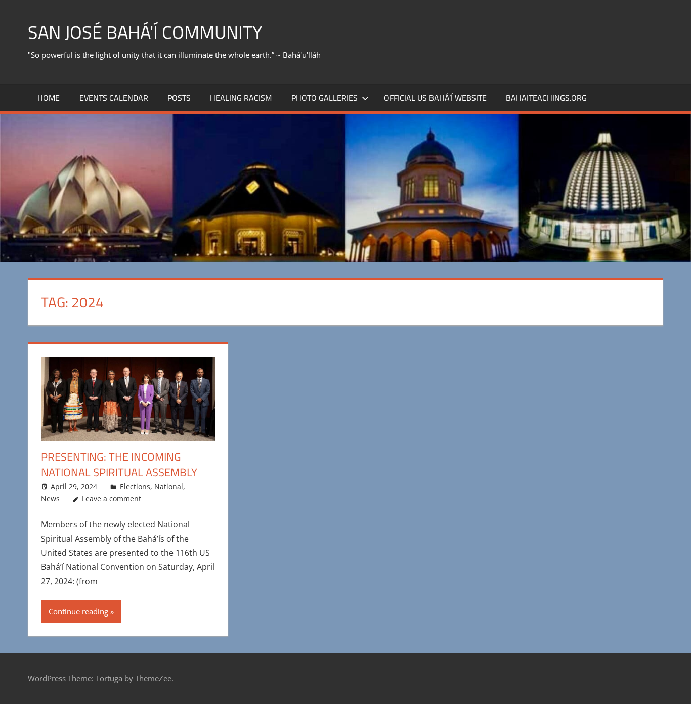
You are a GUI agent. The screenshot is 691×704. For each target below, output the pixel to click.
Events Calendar (113, 98)
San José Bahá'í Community (145, 32)
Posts (179, 98)
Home (48, 98)
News (50, 498)
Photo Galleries (324, 98)
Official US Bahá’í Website (435, 98)
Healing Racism (241, 98)
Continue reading (78, 611)
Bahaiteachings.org (546, 98)
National (168, 486)
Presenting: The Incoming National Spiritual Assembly (119, 464)
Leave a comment (111, 498)
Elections (135, 486)
